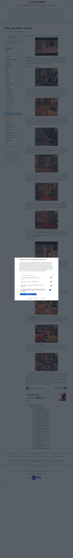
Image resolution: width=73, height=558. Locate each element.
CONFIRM (28, 294)
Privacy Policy (42, 298)
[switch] (50, 278)
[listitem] (36, 275)
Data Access (36, 298)
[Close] (56, 260)
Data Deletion (30, 298)
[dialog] (36, 279)
